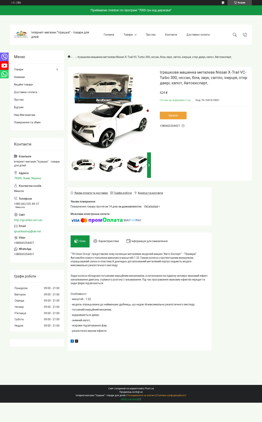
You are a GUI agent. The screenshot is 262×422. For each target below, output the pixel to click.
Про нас (151, 34)
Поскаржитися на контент (141, 395)
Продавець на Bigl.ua (131, 392)
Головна (109, 34)
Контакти (171, 34)
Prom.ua (149, 388)
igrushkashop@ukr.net (27, 231)
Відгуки (18, 107)
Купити (173, 115)
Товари (128, 34)
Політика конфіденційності (171, 395)
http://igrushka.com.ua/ (28, 220)
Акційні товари (23, 84)
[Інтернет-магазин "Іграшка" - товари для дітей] (21, 35)
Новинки (19, 77)
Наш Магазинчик (24, 114)
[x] (76, 341)
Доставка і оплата (198, 34)
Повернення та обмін (27, 122)
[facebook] (72, 341)
